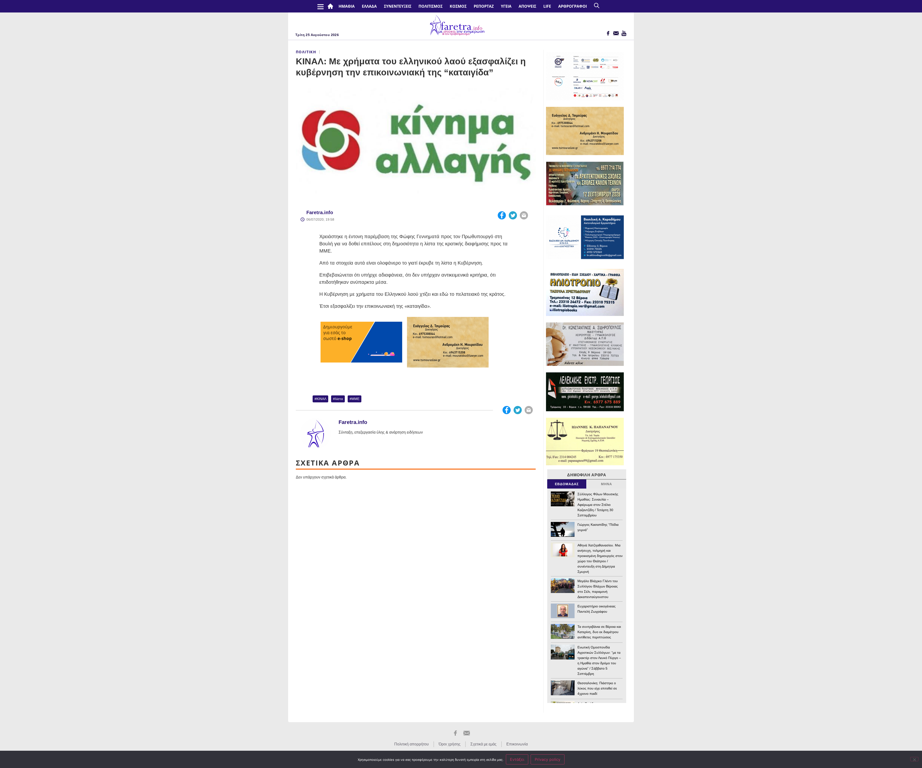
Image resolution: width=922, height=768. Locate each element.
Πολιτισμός (431, 6)
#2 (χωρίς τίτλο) (331, 6)
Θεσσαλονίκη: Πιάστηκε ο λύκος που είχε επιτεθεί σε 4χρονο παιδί (597, 688)
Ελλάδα (369, 6)
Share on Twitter (513, 215)
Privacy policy (547, 759)
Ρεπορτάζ (484, 6)
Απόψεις (527, 6)
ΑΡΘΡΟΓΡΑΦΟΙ (572, 6)
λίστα (339, 399)
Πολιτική (306, 52)
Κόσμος (458, 6)
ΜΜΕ (355, 399)
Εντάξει (517, 759)
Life (547, 6)
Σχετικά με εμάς (483, 744)
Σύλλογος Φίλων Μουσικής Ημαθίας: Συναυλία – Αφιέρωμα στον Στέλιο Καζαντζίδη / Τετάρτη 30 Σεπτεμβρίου (597, 504)
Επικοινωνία (517, 744)
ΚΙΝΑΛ (321, 399)
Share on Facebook (502, 215)
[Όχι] (914, 759)
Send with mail (524, 215)
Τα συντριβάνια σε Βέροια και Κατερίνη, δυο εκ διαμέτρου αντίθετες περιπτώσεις (599, 632)
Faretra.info (319, 212)
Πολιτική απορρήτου (411, 744)
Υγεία (506, 6)
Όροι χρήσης (450, 744)
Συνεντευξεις (397, 6)
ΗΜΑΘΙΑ (347, 6)
